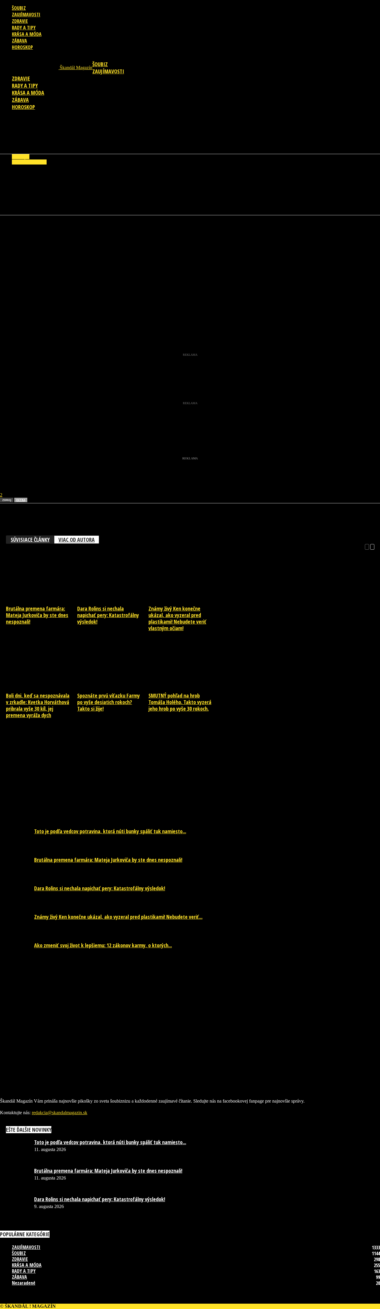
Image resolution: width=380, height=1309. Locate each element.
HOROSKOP (22, 47)
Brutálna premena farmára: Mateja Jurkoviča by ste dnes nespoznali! (37, 615)
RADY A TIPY (24, 27)
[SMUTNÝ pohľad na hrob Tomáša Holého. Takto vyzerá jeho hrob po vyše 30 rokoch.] (183, 687)
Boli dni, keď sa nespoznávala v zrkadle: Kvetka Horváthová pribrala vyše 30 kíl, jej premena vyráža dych (37, 705)
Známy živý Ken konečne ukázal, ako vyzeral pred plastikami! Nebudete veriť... (118, 916)
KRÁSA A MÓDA (27, 34)
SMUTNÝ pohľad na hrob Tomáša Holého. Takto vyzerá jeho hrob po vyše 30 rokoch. (179, 702)
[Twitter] (52, 233)
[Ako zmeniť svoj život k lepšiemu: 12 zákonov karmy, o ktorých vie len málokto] (15, 946)
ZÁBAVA (19, 40)
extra (20, 500)
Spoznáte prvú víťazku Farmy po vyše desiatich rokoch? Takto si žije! (108, 702)
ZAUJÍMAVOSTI (26, 14)
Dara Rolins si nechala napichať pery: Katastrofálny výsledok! (108, 615)
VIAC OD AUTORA (76, 539)
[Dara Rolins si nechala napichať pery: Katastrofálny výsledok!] (112, 600)
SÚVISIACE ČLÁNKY (30, 539)
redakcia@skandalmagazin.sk (59, 1112)
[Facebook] (10, 233)
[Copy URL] (95, 233)
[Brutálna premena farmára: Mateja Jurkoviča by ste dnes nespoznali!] (41, 600)
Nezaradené (23, 1283)
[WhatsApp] (31, 233)
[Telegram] (73, 233)
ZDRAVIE (20, 21)
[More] (117, 233)
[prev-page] (367, 546)
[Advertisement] (190, 134)
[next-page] (372, 546)
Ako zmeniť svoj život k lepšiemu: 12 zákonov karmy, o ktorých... (103, 945)
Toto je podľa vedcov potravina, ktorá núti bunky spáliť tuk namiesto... (110, 831)
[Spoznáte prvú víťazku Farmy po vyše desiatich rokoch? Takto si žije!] (112, 687)
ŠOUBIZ (19, 8)
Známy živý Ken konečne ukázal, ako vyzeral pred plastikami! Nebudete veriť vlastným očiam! (177, 618)
